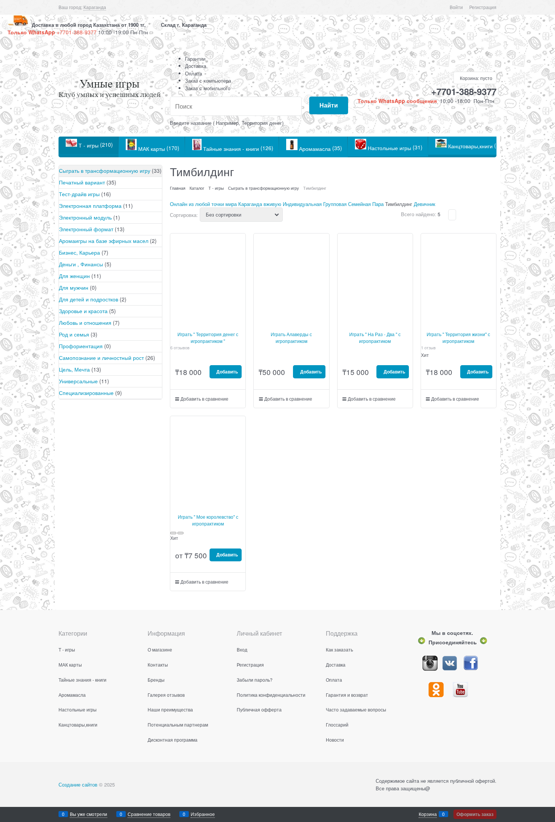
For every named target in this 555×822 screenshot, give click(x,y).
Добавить (226, 371)
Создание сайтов (78, 784)
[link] (94, 7)
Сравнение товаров (149, 814)
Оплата (193, 73)
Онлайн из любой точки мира (203, 203)
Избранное (203, 814)
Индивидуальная (302, 203)
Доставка (195, 65)
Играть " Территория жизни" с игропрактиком (458, 337)
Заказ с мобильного (207, 88)
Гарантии (195, 58)
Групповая (335, 203)
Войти (456, 7)
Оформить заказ (474, 814)
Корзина (428, 814)
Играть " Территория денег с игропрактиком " (207, 337)
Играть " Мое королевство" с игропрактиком (208, 520)
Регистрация (482, 7)
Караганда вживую (259, 203)
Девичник (424, 203)
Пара (378, 203)
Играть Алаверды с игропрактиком (291, 337)
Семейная (359, 203)
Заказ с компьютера (208, 80)
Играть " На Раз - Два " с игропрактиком (375, 337)
